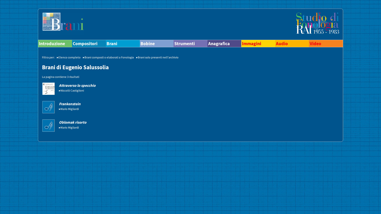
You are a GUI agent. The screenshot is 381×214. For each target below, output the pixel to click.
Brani (112, 43)
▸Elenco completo (69, 57)
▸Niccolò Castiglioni (71, 90)
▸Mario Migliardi (69, 109)
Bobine (147, 43)
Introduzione (52, 43)
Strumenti (184, 43)
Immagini (251, 43)
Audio (282, 43)
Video (315, 43)
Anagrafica (219, 43)
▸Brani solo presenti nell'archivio (157, 57)
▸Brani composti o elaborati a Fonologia (108, 57)
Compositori (85, 43)
